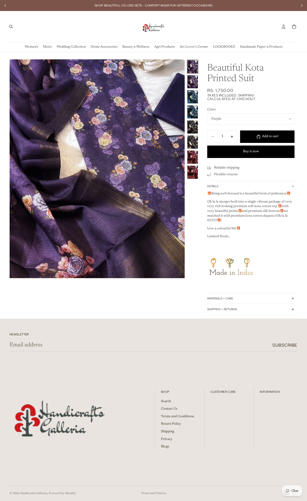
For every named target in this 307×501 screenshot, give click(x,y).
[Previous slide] (5, 5)
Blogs (165, 446)
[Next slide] (301, 5)
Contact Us (169, 409)
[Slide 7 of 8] (192, 157)
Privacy (166, 439)
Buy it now (251, 151)
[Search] (11, 26)
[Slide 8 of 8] (192, 172)
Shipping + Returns (222, 309)
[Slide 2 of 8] (192, 81)
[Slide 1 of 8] (192, 66)
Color (211, 109)
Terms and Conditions (177, 416)
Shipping (167, 431)
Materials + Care (220, 298)
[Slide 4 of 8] (192, 111)
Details (212, 186)
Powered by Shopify (62, 493)
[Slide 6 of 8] (192, 142)
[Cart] (294, 26)
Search (166, 401)
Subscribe (284, 345)
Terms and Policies (153, 493)
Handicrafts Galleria (33, 493)
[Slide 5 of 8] (192, 127)
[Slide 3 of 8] (192, 96)
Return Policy (171, 424)
